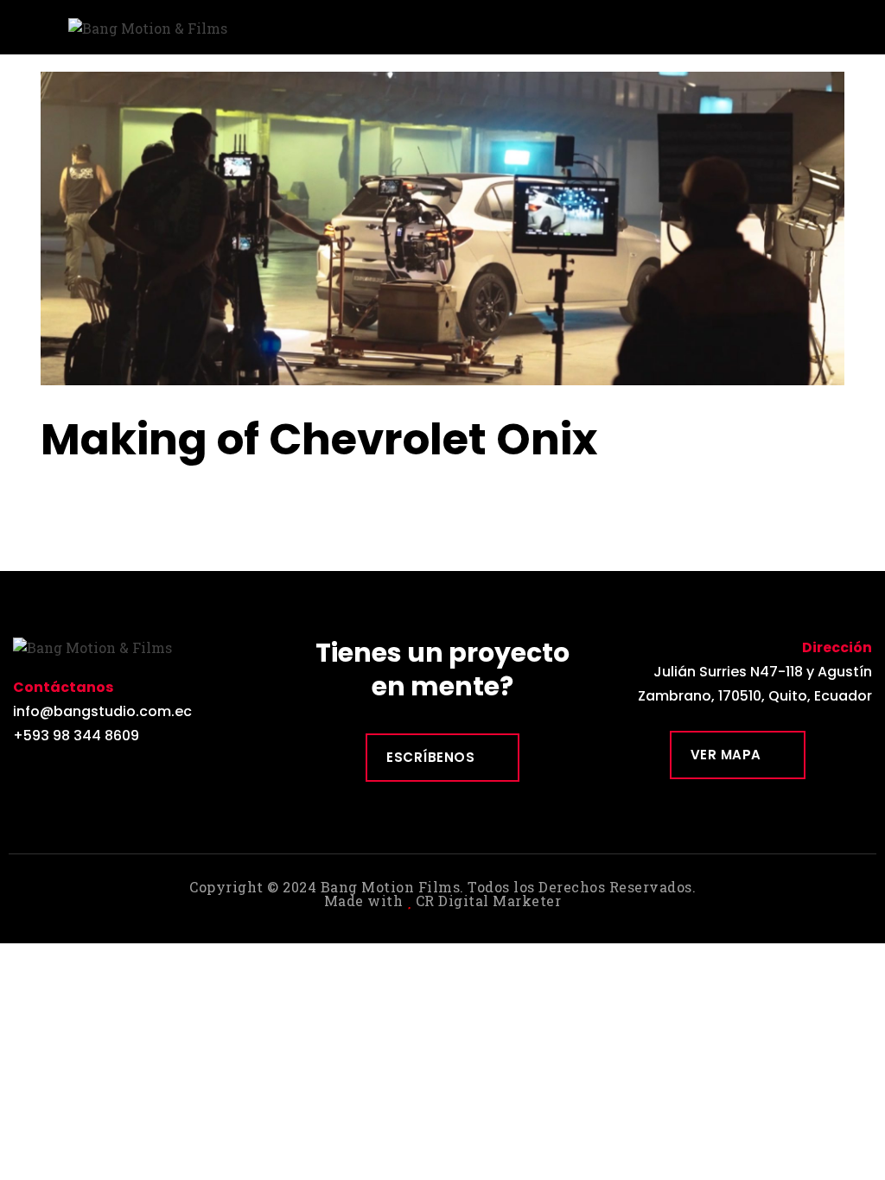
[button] (864, 23)
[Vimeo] (103, 776)
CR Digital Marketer (489, 900)
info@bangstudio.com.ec (102, 711)
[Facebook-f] (25, 776)
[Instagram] (64, 776)
